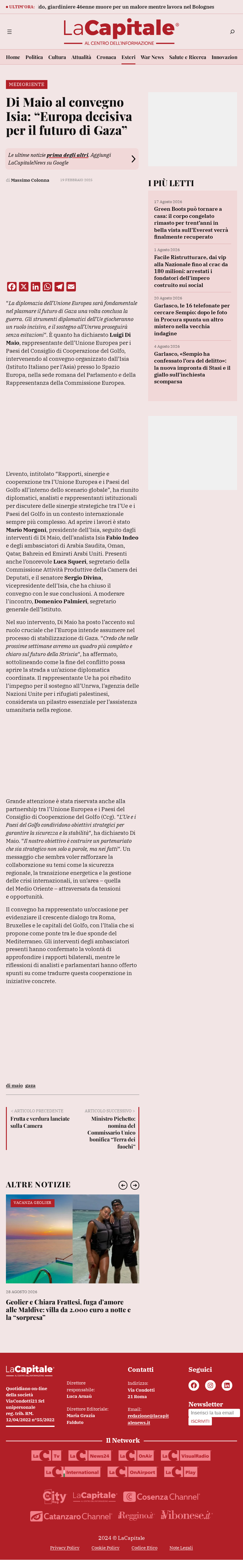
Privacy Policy (64, 1548)
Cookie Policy (105, 1548)
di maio (14, 1085)
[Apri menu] (9, 31)
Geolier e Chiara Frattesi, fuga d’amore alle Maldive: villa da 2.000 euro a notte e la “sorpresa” (68, 1309)
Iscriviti (200, 1421)
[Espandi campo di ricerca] (232, 31)
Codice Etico (144, 1548)
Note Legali (181, 1548)
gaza (30, 1085)
